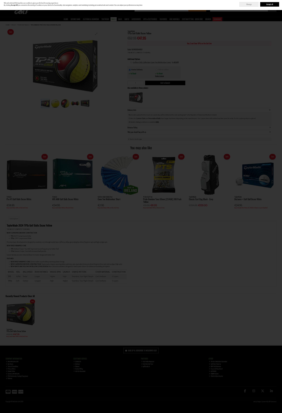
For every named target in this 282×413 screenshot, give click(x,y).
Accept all (269, 4)
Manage (249, 4)
